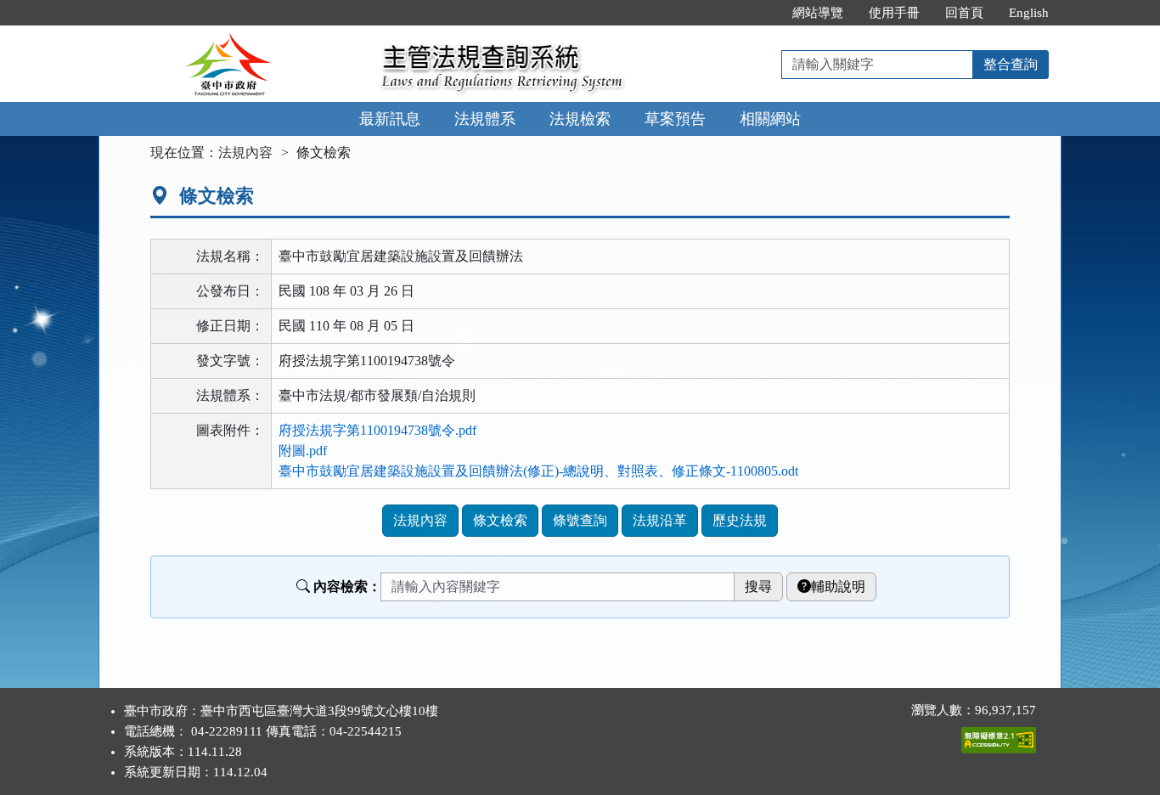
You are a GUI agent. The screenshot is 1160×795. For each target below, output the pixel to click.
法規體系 (484, 118)
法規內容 (245, 152)
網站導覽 (817, 13)
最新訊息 (389, 118)
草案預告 (675, 118)
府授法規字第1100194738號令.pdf (377, 430)
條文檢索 (500, 520)
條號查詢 (580, 520)
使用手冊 (894, 13)
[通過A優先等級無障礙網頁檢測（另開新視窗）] (998, 736)
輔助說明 (838, 586)
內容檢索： (347, 586)
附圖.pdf (303, 450)
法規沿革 (660, 520)
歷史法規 (739, 520)
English (1029, 13)
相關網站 (770, 118)
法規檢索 (580, 118)
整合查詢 (1010, 64)
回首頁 (964, 13)
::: (762, 13)
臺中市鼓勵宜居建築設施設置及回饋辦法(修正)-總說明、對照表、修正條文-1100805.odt (538, 471)
